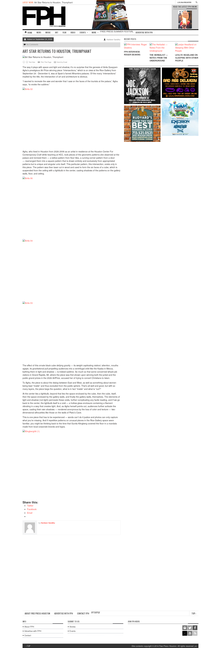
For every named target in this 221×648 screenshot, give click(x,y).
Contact (27, 635)
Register (187, 2)
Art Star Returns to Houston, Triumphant (53, 2)
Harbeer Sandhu (113, 40)
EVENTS (83, 32)
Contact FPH (83, 613)
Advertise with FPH (144, 32)
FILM (64, 32)
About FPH (29, 626)
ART (56, 32)
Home (30, 32)
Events (72, 631)
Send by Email (62, 62)
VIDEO (73, 32)
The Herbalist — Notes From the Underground (159, 58)
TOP (28, 646)
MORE (94, 32)
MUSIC (48, 32)
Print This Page (46, 62)
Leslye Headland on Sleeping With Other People (186, 58)
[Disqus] (71, 572)
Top (194, 613)
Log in (179, 2)
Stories (72, 626)
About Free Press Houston (37, 613)
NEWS (39, 32)
